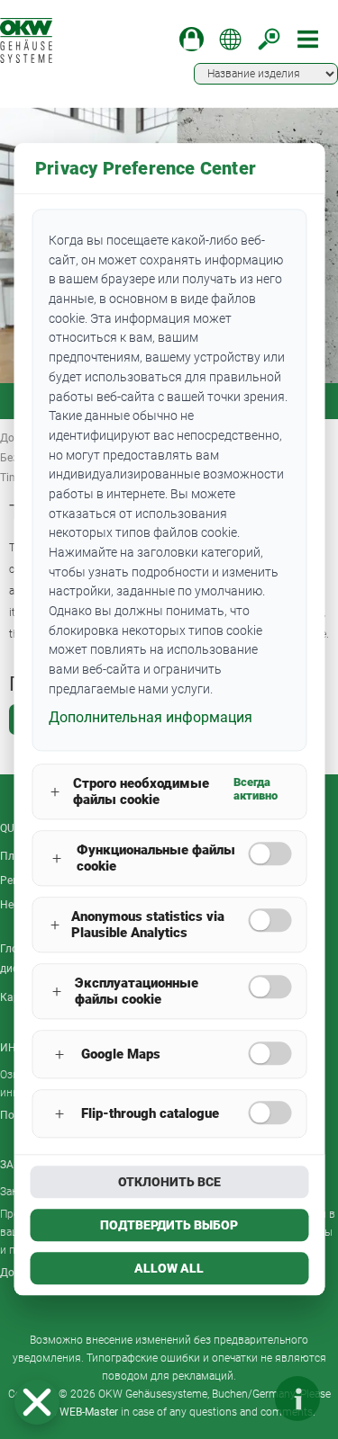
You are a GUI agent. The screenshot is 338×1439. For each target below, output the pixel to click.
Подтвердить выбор (169, 1226)
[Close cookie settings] (36, 1402)
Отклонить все (169, 1182)
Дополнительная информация (150, 717)
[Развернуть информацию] (297, 1398)
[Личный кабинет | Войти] (191, 39)
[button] (36, 1402)
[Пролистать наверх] (243, 1398)
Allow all (169, 1269)
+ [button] (54, 791)
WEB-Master (88, 1412)
